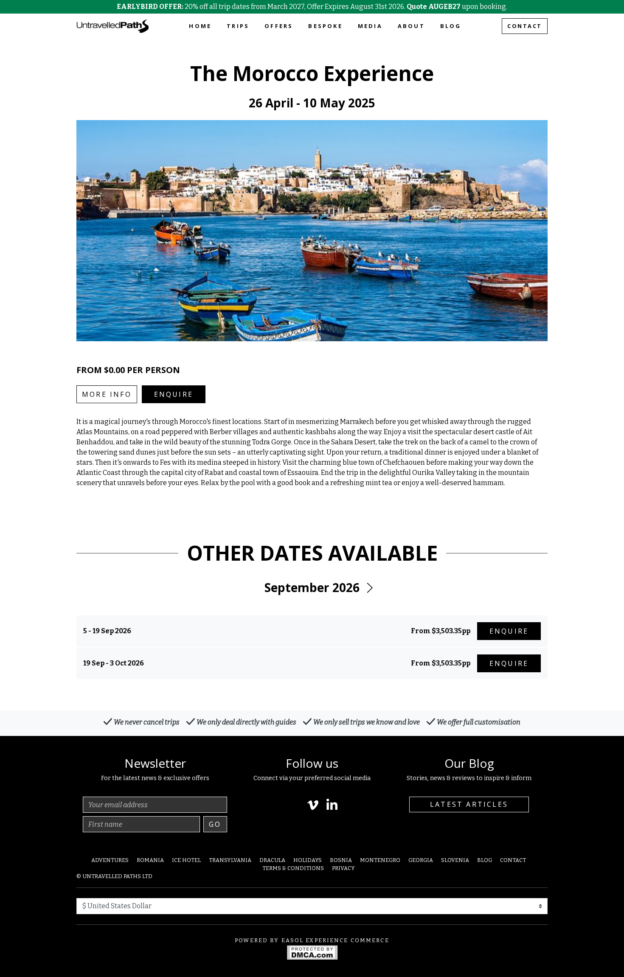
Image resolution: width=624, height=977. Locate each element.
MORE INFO (107, 394)
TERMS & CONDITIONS (293, 868)
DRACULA (272, 860)
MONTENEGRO (380, 860)
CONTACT (524, 26)
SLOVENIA (455, 860)
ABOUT (411, 26)
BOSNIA (341, 860)
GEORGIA (420, 860)
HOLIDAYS (307, 860)
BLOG (450, 26)
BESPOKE (325, 26)
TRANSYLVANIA (230, 860)
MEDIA (370, 26)
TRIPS (238, 26)
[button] (369, 587)
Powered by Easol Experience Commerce (312, 940)
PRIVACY (343, 868)
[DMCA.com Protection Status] (312, 952)
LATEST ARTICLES (469, 804)
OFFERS (278, 26)
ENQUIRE (173, 394)
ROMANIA (150, 860)
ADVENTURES (110, 860)
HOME (200, 26)
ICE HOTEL (186, 860)
